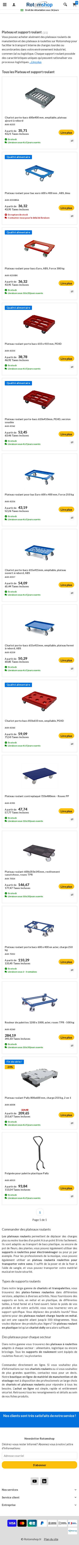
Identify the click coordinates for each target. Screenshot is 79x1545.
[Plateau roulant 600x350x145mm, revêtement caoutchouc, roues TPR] (39, 852)
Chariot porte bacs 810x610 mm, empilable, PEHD (34, 720)
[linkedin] (44, 1481)
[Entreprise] (39, 1505)
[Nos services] (39, 1490)
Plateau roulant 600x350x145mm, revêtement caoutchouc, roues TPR (32, 873)
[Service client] (39, 1497)
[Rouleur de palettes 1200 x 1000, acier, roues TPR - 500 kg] (39, 1002)
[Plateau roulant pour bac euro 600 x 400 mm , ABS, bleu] (39, 173)
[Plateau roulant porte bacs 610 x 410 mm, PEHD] (39, 324)
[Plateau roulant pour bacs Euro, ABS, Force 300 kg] (39, 248)
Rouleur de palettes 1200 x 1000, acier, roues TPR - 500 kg (39, 1022)
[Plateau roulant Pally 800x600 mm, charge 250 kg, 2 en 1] (39, 1078)
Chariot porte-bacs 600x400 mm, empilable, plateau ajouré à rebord (36, 119)
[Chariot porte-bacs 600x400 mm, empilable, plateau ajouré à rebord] (39, 97)
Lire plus (66, 132)
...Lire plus (35, 62)
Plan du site (51, 1539)
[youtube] (35, 1481)
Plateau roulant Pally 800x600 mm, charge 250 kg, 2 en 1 (38, 1097)
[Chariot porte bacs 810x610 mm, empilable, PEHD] (39, 701)
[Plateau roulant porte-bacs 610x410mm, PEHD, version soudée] (39, 399)
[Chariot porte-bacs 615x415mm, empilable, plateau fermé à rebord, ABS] (39, 625)
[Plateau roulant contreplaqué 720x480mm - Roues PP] (39, 776)
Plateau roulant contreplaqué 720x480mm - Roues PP (37, 796)
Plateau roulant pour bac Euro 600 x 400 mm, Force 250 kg (39, 494)
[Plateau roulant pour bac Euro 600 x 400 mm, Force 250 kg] (39, 474)
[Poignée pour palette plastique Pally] (39, 1153)
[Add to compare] (71, 141)
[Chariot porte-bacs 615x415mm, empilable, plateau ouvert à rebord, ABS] (39, 550)
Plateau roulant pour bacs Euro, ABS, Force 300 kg (34, 268)
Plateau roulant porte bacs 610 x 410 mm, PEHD (33, 343)
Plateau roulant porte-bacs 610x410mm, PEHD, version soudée (38, 421)
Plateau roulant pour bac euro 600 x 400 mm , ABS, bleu (37, 193)
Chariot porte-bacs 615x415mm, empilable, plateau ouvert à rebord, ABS (35, 571)
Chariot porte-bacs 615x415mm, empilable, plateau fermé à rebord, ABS (39, 647)
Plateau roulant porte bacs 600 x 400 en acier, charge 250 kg (39, 948)
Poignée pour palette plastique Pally (27, 1173)
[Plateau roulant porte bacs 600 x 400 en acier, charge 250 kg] (39, 927)
